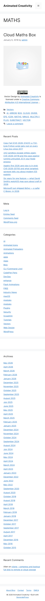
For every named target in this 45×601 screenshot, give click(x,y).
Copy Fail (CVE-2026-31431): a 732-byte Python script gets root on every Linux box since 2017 (20, 146)
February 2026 (10, 375)
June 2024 (8, 453)
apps (5, 257)
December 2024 (10, 430)
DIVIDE (34, 113)
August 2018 (9, 500)
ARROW (13, 113)
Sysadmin (8, 316)
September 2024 (11, 441)
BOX (20, 113)
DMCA (36, 590)
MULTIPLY (34, 117)
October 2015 (9, 547)
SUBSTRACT (15, 120)
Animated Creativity (17, 6)
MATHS (17, 117)
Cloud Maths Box (19, 34)
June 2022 (8, 481)
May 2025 (8, 410)
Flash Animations (11, 284)
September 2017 (11, 528)
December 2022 (10, 477)
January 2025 (9, 426)
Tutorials (7, 320)
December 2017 (10, 520)
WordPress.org (10, 222)
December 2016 (10, 540)
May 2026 (8, 363)
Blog (5, 265)
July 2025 (7, 402)
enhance (7, 280)
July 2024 (8, 449)
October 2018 (9, 496)
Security (7, 312)
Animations (8, 253)
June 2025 (8, 406)
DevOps (7, 276)
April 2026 (8, 367)
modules (7, 300)
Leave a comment (15, 124)
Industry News (10, 292)
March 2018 (8, 508)
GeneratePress (22, 597)
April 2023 (8, 469)
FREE (5, 288)
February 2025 (10, 422)
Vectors (10, 109)
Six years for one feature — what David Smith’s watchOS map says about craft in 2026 (22, 181)
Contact (21, 590)
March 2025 (9, 418)
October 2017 (9, 524)
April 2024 (8, 461)
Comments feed (10, 218)
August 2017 (9, 532)
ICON (10, 117)
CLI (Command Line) (12, 269)
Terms (28, 590)
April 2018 (8, 504)
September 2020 (11, 489)
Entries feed (9, 214)
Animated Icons (10, 245)
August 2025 (9, 398)
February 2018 (10, 512)
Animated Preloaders (13, 249)
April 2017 (8, 536)
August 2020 (9, 492)
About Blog (10, 590)
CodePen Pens (10, 273)
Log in (6, 210)
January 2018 (9, 516)
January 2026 (9, 379)
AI (7, 113)
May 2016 (8, 544)
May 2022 (8, 485)
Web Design (9, 328)
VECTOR (26, 120)
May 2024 (8, 457)
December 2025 (10, 382)
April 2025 (8, 414)
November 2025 (10, 386)
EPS (5, 117)
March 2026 (9, 371)
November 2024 (11, 434)
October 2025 (9, 390)
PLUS (6, 120)
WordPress (8, 331)
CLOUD (26, 113)
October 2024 (9, 437)
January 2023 (9, 473)
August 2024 (9, 445)
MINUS (25, 117)
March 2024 (9, 465)
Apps (5, 261)
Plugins (6, 308)
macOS (6, 296)
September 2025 (11, 394)
